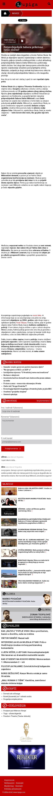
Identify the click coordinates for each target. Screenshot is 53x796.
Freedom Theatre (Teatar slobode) (16, 716)
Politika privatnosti (12, 789)
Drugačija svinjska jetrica (12, 699)
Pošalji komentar (12, 449)
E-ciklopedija (14, 705)
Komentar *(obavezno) (10, 417)
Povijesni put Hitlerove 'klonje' (14, 711)
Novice (15, 13)
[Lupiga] (27, 4)
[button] (4, 3)
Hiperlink (10, 626)
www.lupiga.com (19, 792)
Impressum (9, 780)
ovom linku (37, 315)
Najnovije (7, 484)
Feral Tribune (21, 323)
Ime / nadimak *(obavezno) (12, 408)
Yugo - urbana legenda (12, 713)
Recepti (9, 688)
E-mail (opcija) (6, 438)
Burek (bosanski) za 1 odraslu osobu (17, 696)
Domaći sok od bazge (11, 694)
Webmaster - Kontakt (13, 783)
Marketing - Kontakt (13, 786)
